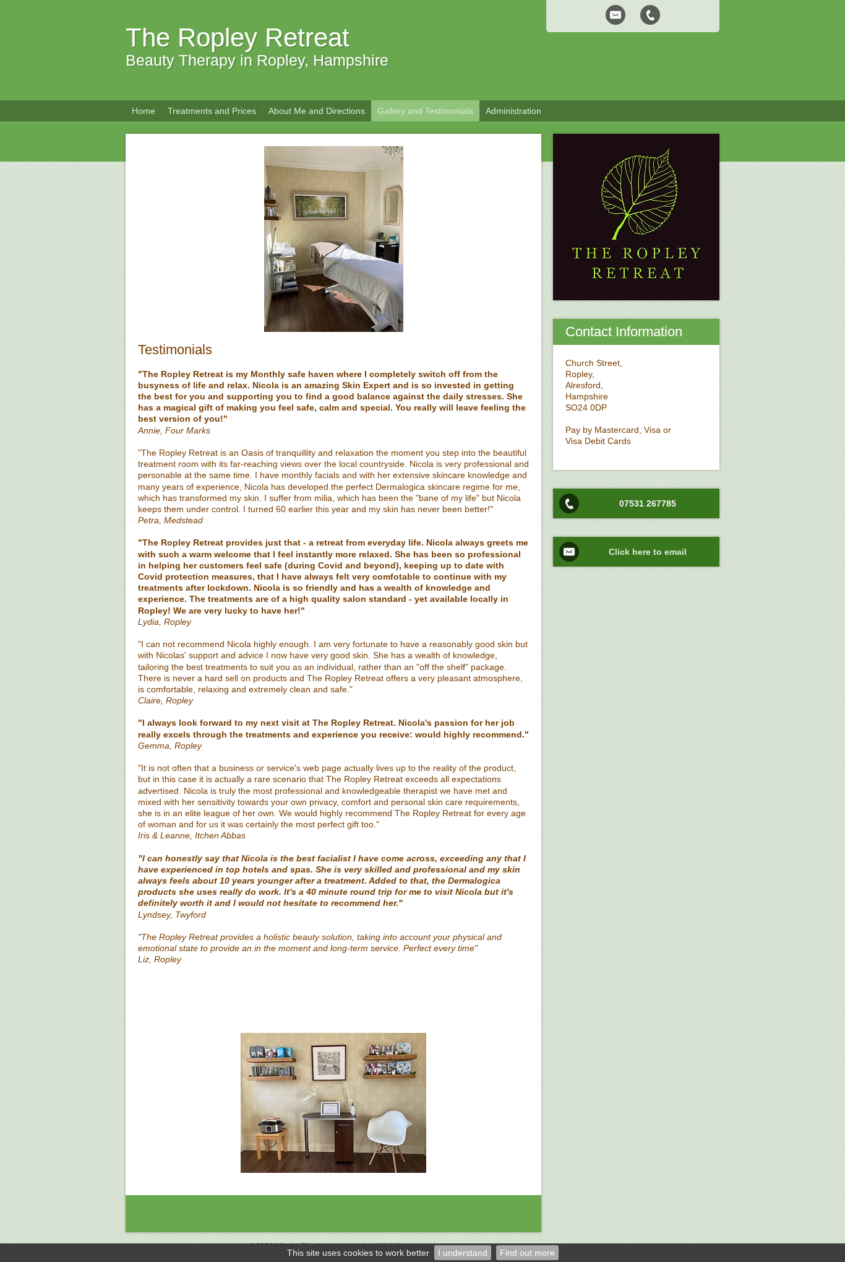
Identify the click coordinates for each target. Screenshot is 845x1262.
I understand (462, 1253)
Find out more (527, 1253)
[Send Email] (615, 15)
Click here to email (648, 552)
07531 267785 (647, 503)
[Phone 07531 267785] (650, 15)
